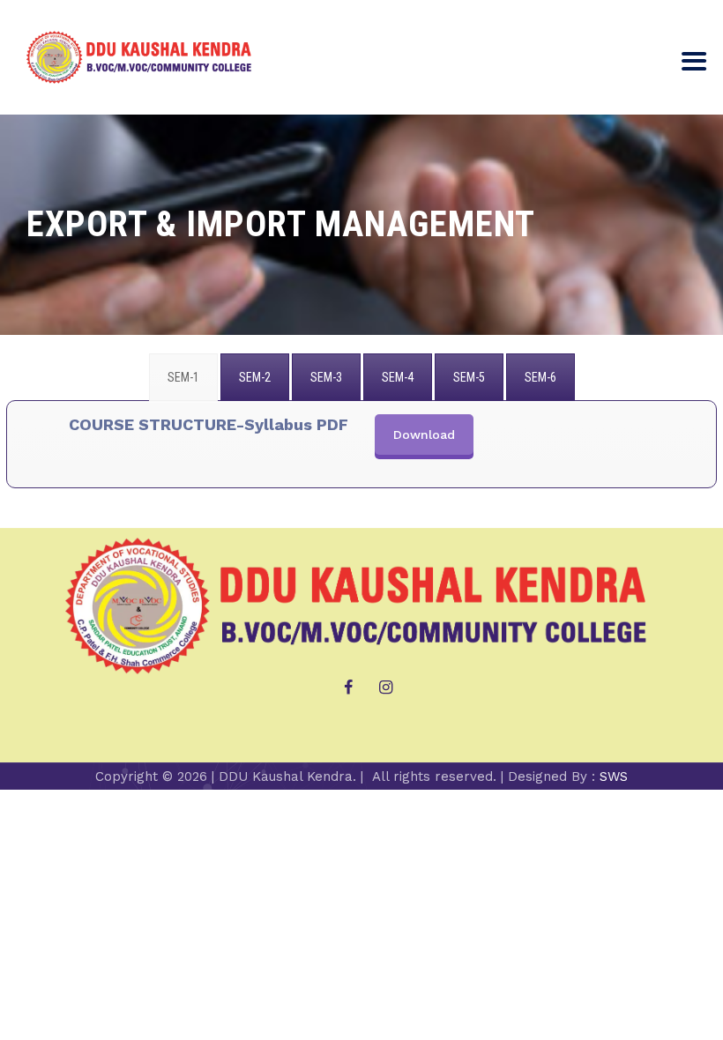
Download (424, 434)
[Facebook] (348, 687)
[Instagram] (386, 687)
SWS (614, 776)
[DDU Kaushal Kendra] (141, 57)
